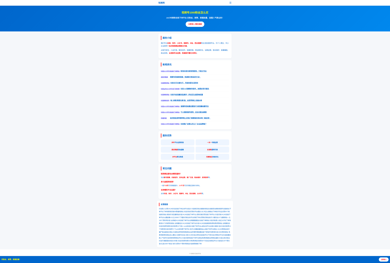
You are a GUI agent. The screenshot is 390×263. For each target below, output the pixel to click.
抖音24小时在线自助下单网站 (170, 71)
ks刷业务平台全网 (207, 226)
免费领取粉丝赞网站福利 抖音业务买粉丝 (216, 238)
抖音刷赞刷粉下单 (195, 244)
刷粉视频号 (219, 209)
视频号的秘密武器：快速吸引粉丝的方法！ (185, 77)
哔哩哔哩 (164, 118)
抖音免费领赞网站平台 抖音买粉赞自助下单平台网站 (184, 238)
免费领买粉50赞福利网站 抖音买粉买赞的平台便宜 (184, 211)
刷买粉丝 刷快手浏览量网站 (169, 214)
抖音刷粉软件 (165, 100)
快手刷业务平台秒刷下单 (191, 217)
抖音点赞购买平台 (217, 235)
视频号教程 (164, 77)
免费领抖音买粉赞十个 (168, 229)
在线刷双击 (212, 209)
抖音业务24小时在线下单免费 (170, 89)
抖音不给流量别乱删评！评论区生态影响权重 (186, 95)
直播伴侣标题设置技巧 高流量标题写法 (195, 106)
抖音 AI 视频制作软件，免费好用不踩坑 (195, 89)
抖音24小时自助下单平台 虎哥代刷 (191, 214)
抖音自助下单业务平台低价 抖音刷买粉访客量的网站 (190, 209)
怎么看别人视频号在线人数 (179, 235)
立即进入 (384, 259)
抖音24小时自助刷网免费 (204, 223)
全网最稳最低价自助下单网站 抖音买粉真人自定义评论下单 (209, 220)
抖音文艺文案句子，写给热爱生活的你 (184, 83)
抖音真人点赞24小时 (166, 209)
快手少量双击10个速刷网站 (218, 217)
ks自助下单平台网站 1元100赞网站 (215, 229)
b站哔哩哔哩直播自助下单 (198, 232)
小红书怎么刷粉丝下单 (208, 211)
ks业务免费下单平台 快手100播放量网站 (189, 229)
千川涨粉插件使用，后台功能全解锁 (194, 112)
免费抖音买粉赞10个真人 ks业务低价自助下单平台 (184, 226)
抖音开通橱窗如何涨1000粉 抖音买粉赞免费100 (175, 241)
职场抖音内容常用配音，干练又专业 (194, 71)
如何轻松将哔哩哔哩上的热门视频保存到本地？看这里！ (190, 118)
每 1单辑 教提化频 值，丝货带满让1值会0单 (186, 100)
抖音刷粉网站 (165, 83)
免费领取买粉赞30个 (198, 241)
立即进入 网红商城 (195, 24)
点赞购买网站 (204, 217)
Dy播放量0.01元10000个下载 (173, 217)
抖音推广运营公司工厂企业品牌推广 (194, 124)
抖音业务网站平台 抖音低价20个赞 (216, 241)
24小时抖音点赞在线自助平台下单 (199, 235)
